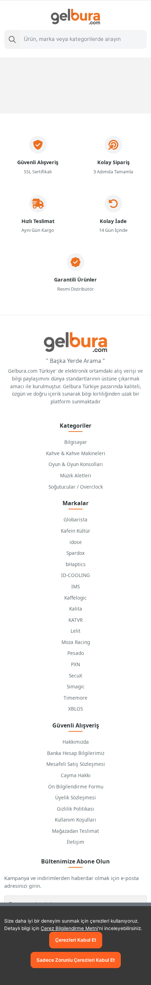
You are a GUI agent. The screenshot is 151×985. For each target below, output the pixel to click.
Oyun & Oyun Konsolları (75, 464)
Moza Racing (75, 642)
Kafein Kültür (75, 530)
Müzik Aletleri (75, 475)
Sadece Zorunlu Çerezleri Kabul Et (76, 960)
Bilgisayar (75, 442)
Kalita (75, 608)
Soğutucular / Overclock (75, 486)
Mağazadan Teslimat (75, 831)
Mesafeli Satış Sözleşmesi (75, 764)
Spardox (75, 553)
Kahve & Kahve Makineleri (75, 453)
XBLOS (75, 708)
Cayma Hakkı (76, 775)
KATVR (75, 620)
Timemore (75, 697)
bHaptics (76, 564)
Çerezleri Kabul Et (75, 940)
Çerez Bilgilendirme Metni (69, 928)
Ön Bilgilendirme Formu (75, 786)
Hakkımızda (76, 741)
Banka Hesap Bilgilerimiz (75, 753)
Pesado (75, 653)
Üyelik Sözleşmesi (75, 797)
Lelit (75, 630)
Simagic (76, 686)
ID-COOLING (75, 575)
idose (76, 542)
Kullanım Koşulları (75, 819)
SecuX (75, 675)
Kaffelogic (75, 597)
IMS (75, 586)
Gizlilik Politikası (75, 808)
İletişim (75, 841)
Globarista (75, 519)
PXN (75, 664)
